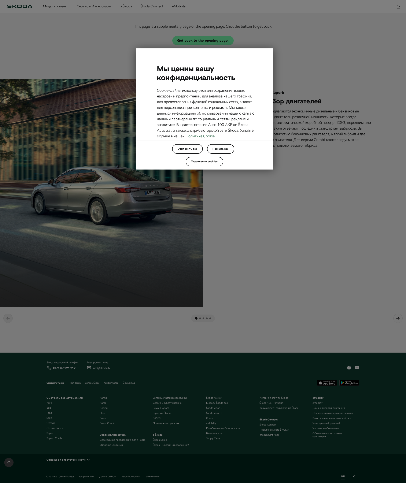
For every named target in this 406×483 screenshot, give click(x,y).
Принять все (221, 148)
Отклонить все (187, 148)
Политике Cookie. (200, 136)
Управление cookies (204, 161)
